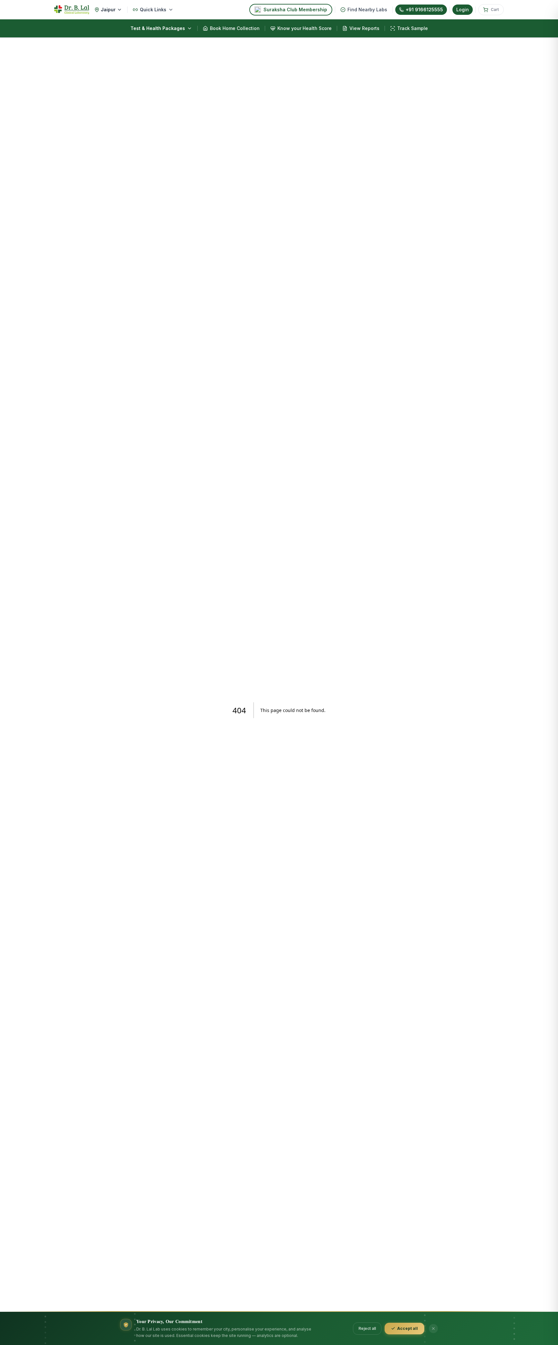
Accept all (407, 1328)
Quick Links (153, 9)
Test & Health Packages (157, 28)
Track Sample (412, 28)
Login (462, 9)
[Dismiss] (433, 1328)
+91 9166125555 (424, 9)
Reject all (367, 1328)
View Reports (364, 28)
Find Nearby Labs (367, 9)
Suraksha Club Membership (295, 9)
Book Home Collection (235, 28)
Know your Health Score (304, 28)
